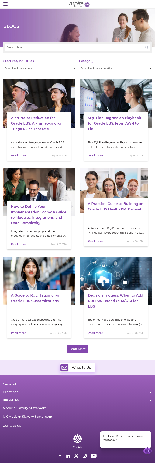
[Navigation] (5, 4)
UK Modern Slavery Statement (28, 416)
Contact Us (12, 426)
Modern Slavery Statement (25, 408)
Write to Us (81, 368)
